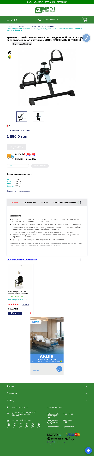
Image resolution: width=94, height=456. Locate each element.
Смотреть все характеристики (18, 191)
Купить (16, 147)
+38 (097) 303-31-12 (50, 20)
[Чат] (88, 450)
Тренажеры (49, 26)
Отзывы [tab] (44, 202)
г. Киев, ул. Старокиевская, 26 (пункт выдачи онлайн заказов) (24, 414)
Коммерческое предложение (64, 202)
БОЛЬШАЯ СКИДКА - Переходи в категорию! (47, 2)
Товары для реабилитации (29, 26)
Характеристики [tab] (29, 202)
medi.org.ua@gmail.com (21, 420)
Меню (14, 20)
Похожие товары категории (22, 260)
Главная (10, 26)
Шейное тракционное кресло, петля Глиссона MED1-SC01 (18, 293)
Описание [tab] (14, 202)
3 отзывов (25, 304)
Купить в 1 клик (40, 166)
